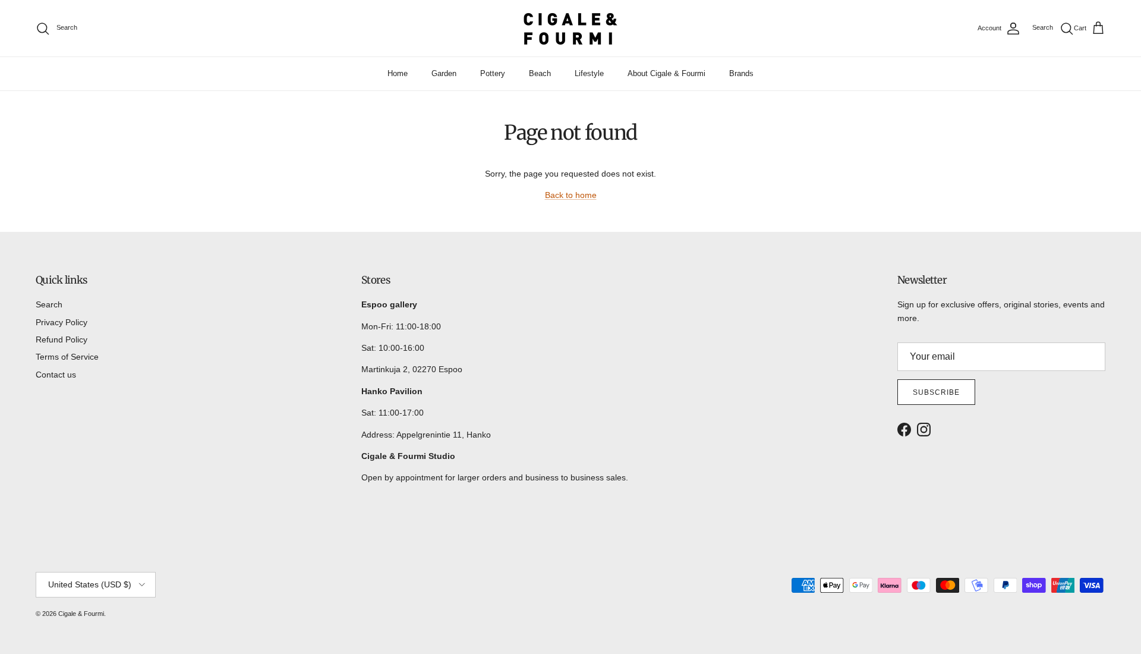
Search (49, 304)
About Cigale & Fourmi (666, 73)
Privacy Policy (61, 322)
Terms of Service (67, 356)
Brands (741, 73)
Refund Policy (61, 339)
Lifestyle (589, 73)
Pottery (492, 73)
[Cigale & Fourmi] (570, 28)
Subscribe (936, 392)
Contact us (56, 374)
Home (397, 73)
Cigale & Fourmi (81, 613)
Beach (540, 73)
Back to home (571, 195)
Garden (443, 73)
